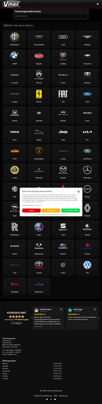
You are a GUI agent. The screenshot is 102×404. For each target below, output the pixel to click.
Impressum (63, 396)
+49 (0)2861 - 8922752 (13, 350)
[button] (98, 318)
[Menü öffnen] (98, 3)
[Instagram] (51, 399)
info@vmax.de (12, 354)
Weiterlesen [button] (38, 327)
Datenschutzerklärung (43, 396)
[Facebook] (47, 399)
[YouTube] (55, 399)
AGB (55, 396)
